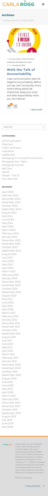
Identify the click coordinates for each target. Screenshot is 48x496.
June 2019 (7, 423)
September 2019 (11, 413)
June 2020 (8, 385)
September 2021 (11, 334)
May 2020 (7, 389)
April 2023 (8, 268)
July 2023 (7, 258)
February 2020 (10, 399)
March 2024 (9, 230)
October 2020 (10, 372)
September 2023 (11, 251)
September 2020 (11, 375)
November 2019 (11, 406)
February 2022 (10, 316)
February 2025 (10, 195)
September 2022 (11, 292)
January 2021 (9, 361)
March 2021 (8, 354)
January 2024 (9, 237)
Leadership (11, 62)
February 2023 (10, 275)
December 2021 (11, 323)
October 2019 (9, 410)
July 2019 (7, 420)
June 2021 (7, 344)
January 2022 (9, 320)
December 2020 (11, 365)
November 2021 (11, 327)
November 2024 (11, 202)
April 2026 (8, 192)
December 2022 (11, 282)
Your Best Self (10, 179)
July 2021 (7, 340)
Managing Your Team (24, 62)
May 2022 (7, 306)
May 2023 (7, 264)
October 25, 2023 (19, 65)
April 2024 (8, 226)
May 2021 (7, 347)
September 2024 (11, 209)
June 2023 (8, 261)
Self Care (7, 168)
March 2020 (9, 396)
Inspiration (8, 151)
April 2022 (8, 309)
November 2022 (11, 285)
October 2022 (10, 289)
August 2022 (9, 296)
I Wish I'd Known (28, 59)
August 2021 (9, 337)
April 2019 (7, 427)
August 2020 (9, 378)
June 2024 (8, 220)
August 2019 (9, 416)
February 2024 (10, 233)
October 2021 (9, 330)
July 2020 (7, 382)
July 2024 (7, 216)
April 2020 (8, 392)
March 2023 (8, 271)
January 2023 (9, 278)
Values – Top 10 (10, 175)
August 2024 (9, 213)
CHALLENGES (32, 486)
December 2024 (11, 199)
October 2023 (10, 247)
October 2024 (10, 206)
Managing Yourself (13, 165)
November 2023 (11, 244)
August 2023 (9, 254)
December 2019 (11, 403)
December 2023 (11, 240)
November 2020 (11, 368)
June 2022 (8, 302)
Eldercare (7, 144)
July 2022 (7, 299)
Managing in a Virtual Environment (22, 158)
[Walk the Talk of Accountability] (24, 40)
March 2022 (8, 313)
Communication (15, 59)
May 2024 (7, 223)
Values (5, 172)
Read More (37, 110)
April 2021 (7, 351)
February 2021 (10, 358)
